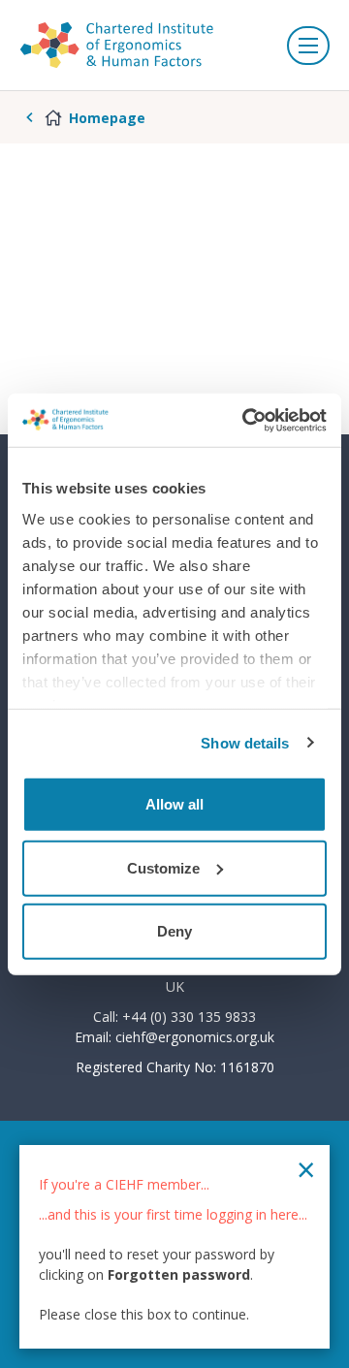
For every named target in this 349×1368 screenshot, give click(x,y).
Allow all (174, 804)
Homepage (107, 118)
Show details (245, 742)
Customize (163, 867)
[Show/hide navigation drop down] (308, 45)
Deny (174, 931)
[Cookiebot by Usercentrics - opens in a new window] (246, 419)
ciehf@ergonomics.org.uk (194, 1037)
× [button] (306, 1169)
